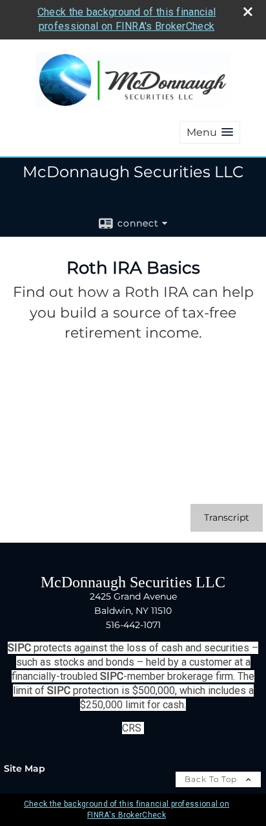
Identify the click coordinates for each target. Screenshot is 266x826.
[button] (209, 132)
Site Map (24, 768)
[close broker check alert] (248, 11)
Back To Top (212, 779)
